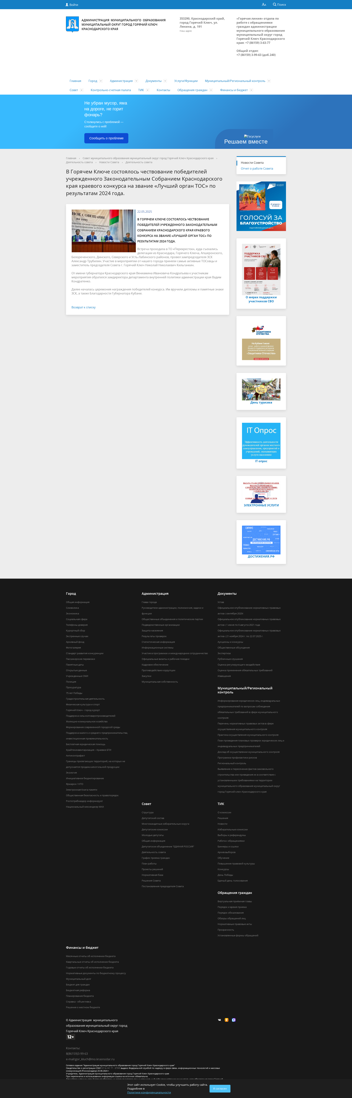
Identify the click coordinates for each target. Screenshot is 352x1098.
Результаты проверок (154, 636)
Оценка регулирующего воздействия (239, 664)
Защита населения (152, 630)
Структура (147, 812)
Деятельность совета (79, 162)
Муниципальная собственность (160, 681)
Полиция (71, 681)
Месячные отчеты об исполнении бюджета (90, 956)
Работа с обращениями (231, 840)
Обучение (223, 857)
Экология (71, 772)
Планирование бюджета (80, 996)
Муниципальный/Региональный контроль (235, 81)
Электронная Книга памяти (81, 789)
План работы (149, 863)
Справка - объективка (78, 1001)
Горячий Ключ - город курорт (83, 710)
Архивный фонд (75, 642)
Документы (154, 81)
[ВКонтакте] (220, 1020)
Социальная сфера (76, 619)
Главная (75, 81)
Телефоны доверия (77, 624)
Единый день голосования (233, 880)
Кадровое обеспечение (155, 664)
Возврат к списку (84, 307)
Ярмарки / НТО (74, 784)
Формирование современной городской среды (93, 727)
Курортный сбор (75, 630)
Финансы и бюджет (234, 90)
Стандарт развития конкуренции (84, 653)
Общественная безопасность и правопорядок (92, 795)
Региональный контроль (232, 763)
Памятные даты (75, 664)
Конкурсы (223, 869)
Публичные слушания (230, 659)
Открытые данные (76, 670)
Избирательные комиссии (233, 829)
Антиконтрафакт (75, 755)
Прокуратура (73, 687)
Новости (222, 823)
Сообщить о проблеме (106, 138)
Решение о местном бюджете (83, 1007)
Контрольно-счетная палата (111, 90)
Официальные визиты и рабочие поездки (165, 659)
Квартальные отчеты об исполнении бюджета (92, 961)
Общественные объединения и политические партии (172, 619)
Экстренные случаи (77, 636)
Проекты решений (152, 869)
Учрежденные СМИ (77, 676)
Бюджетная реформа (78, 990)
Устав (221, 602)
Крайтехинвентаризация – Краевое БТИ (88, 749)
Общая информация (77, 602)
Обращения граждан (192, 90)
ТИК (141, 90)
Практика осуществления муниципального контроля (248, 734)
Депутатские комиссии (155, 829)
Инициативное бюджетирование (85, 778)
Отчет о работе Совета (257, 168)
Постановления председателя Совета (163, 886)
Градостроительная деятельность (85, 698)
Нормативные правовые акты (235, 924)
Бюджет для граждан (78, 984)
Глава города (149, 602)
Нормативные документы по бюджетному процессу (96, 973)
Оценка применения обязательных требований (245, 670)
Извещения (224, 676)
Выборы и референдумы (232, 835)
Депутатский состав (153, 818)
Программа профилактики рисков (237, 757)
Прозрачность (226, 929)
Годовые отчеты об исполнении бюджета (89, 967)
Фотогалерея (73, 647)
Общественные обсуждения (234, 647)
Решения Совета (151, 880)
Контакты (163, 90)
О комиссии (224, 812)
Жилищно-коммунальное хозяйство (87, 721)
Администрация (121, 81)
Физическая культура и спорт (83, 704)
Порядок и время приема (232, 907)
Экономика (72, 613)
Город (93, 81)
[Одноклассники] (227, 1020)
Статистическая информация (158, 642)
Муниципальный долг (78, 978)
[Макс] (234, 1020)
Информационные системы (157, 647)
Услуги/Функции (186, 81)
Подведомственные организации (161, 624)
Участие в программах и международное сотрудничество (175, 653)
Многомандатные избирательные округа (165, 823)
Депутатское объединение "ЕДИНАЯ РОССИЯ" (168, 846)
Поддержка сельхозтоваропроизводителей (90, 715)
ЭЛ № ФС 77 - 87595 (110, 1068)
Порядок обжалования (231, 912)
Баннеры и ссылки (228, 846)
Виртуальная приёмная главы (235, 901)
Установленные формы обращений (238, 935)
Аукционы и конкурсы (230, 642)
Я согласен (220, 1088)
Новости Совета (109, 162)
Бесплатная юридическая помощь (85, 744)
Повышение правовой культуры (236, 863)
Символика (72, 607)
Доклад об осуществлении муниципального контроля (249, 752)
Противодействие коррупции (158, 670)
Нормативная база (152, 875)
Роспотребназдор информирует (84, 801)
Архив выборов (226, 852)
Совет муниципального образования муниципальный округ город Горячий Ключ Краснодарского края (148, 158)
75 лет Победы (74, 693)
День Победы (225, 875)
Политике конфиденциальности (149, 1092)
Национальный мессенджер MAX (85, 806)
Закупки (146, 676)
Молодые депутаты (153, 835)
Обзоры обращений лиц (232, 918)
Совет (74, 90)
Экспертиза (224, 653)
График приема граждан (156, 857)
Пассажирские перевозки (80, 659)
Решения (223, 818)
